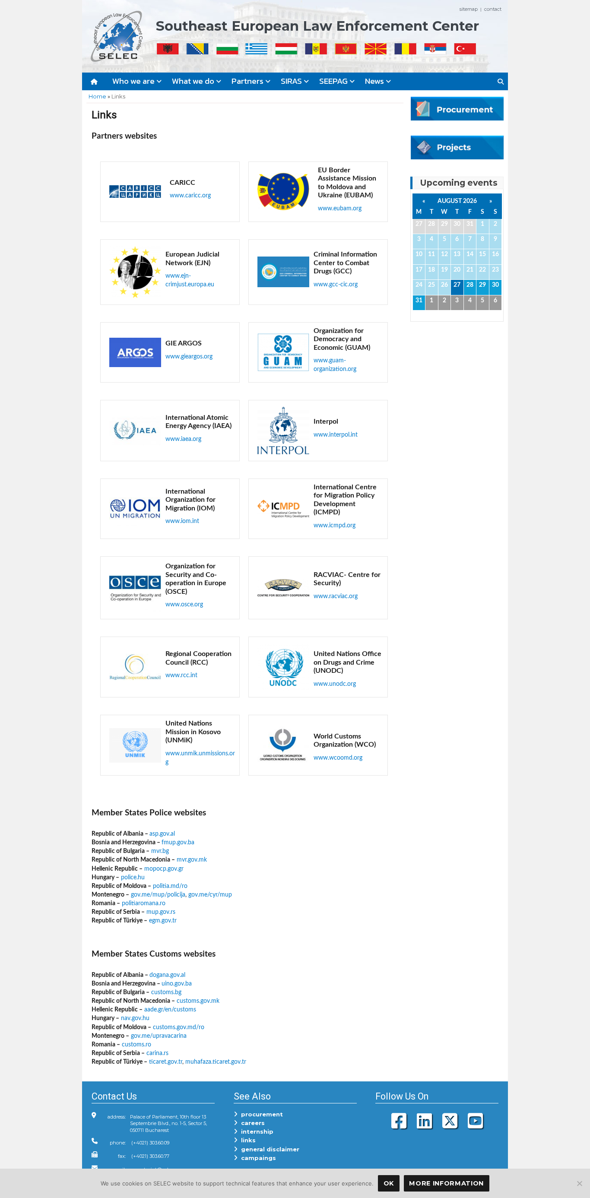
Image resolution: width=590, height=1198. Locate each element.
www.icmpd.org (334, 525)
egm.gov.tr (163, 920)
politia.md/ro (170, 886)
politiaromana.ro (143, 903)
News (375, 81)
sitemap (469, 9)
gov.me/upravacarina (159, 1036)
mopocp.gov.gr (164, 868)
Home (97, 96)
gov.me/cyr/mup (210, 894)
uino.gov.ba (177, 983)
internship (255, 1131)
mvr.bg (160, 851)
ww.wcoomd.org (340, 757)
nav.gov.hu (135, 1018)
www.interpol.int (336, 434)
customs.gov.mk (198, 1001)
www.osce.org (184, 604)
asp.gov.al (162, 833)
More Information (446, 1183)
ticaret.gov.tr (165, 1062)
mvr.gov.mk (192, 859)
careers (251, 1122)
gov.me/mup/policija (158, 894)
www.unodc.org (335, 684)
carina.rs (157, 1053)
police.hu (133, 877)
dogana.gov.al (167, 975)
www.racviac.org (336, 596)
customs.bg (166, 992)
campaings (257, 1157)
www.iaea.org (183, 439)
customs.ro (136, 1044)
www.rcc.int (181, 675)
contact (492, 9)
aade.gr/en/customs (170, 1009)
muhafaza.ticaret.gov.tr (215, 1062)
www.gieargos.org (189, 356)
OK (389, 1183)
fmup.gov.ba (178, 842)
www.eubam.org (340, 208)
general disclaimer (268, 1149)
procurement (260, 1114)
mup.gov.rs (160, 912)
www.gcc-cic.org (336, 284)
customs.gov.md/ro (178, 1027)
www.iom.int (182, 521)
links (247, 1140)
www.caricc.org (190, 195)
